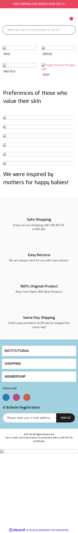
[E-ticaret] (38, 530)
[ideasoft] (17, 530)
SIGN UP (66, 418)
